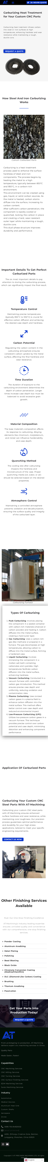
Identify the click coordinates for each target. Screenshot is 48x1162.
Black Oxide (10, 965)
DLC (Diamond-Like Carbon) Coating (22, 977)
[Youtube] (7, 1144)
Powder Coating (12, 941)
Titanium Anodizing (14, 986)
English (30, 1160)
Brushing (9, 981)
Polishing (9, 956)
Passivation (10, 991)
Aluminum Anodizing (15, 946)
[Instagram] (3, 1144)
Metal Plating (11, 951)
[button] (13, 2)
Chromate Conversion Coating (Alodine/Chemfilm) (19, 971)
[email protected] (11, 1130)
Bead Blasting (11, 960)
